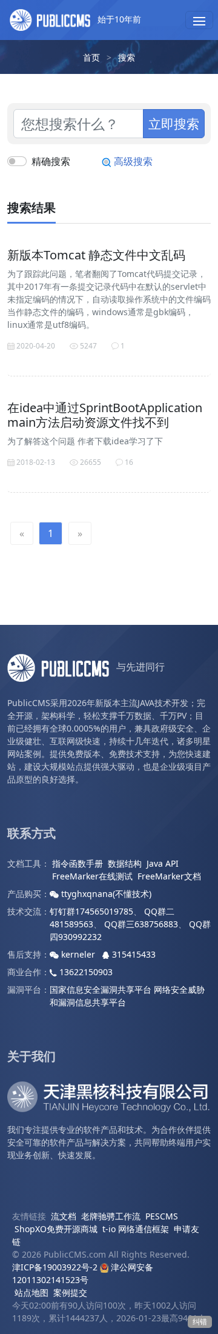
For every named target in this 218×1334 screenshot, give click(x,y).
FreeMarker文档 (169, 876)
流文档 (63, 1216)
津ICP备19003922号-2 (54, 1267)
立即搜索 (173, 123)
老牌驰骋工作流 (110, 1216)
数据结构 (125, 863)
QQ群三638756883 (141, 924)
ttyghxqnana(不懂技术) (105, 893)
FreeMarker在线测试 (92, 876)
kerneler (78, 954)
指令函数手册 (77, 863)
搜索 (126, 57)
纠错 (200, 1321)
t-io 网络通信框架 (135, 1229)
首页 (91, 57)
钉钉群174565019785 (91, 911)
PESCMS (161, 1216)
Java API (163, 863)
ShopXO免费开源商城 (56, 1229)
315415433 (133, 954)
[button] (199, 20)
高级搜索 (132, 161)
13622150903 (85, 972)
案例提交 (70, 1292)
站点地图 (31, 1292)
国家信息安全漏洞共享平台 (100, 989)
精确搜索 (50, 161)
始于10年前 (118, 19)
